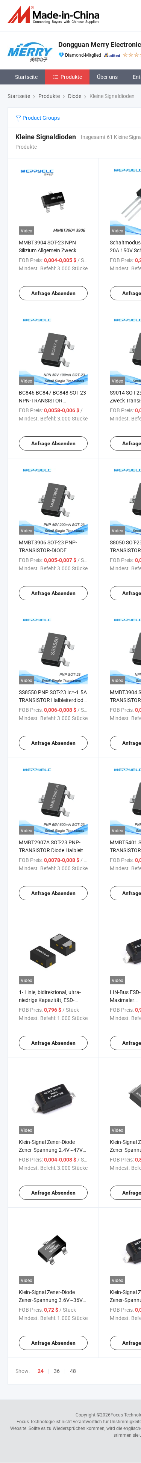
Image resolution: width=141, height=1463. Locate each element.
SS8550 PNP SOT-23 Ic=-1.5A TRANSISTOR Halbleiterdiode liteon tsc (53, 700)
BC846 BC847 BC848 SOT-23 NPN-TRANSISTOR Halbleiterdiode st (52, 400)
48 (73, 1370)
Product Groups (40, 117)
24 (41, 1371)
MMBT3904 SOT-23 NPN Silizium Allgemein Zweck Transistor (47, 250)
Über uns (107, 76)
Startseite (26, 76)
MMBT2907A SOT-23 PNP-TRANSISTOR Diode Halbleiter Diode (53, 850)
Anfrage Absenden (53, 293)
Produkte (71, 76)
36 (57, 1370)
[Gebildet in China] (55, 15)
